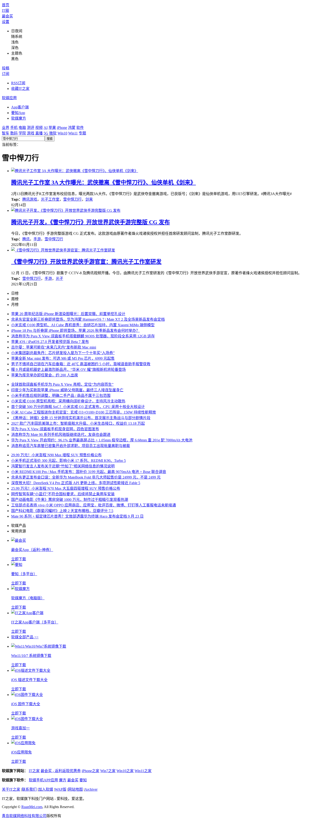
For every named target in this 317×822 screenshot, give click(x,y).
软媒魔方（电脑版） (28, 598)
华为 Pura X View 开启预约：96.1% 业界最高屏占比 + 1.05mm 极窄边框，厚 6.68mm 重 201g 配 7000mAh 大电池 (101, 440)
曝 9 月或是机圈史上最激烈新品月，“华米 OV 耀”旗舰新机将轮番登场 (68, 370)
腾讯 (26, 239)
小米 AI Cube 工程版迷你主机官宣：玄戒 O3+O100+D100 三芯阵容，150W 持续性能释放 (83, 412)
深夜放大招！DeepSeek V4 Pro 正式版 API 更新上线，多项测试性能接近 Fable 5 (75, 483)
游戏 (30, 133)
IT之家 (34, 771)
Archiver (90, 789)
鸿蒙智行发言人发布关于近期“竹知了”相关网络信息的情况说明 (63, 466)
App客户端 (20, 107)
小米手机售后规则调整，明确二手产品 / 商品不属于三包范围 (60, 396)
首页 (5, 5)
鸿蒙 (71, 128)
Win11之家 (143, 771)
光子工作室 (50, 199)
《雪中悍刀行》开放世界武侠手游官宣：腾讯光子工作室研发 (86, 262)
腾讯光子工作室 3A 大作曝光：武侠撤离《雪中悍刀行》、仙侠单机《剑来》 (103, 182)
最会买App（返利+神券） (32, 550)
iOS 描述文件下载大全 (29, 680)
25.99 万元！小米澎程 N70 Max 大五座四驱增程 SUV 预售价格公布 (65, 488)
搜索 (50, 138)
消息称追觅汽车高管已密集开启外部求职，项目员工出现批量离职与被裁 (70, 446)
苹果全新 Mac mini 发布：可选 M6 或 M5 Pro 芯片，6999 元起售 (63, 358)
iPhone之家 (90, 771)
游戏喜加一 (20, 728)
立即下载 (18, 559)
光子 (59, 279)
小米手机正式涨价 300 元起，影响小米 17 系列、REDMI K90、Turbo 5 (68, 461)
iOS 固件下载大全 (25, 704)
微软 (53, 133)
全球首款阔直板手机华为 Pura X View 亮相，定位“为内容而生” (62, 384)
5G (46, 133)
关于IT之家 (11, 789)
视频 (39, 128)
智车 (5, 133)
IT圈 (5, 11)
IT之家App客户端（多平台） (34, 622)
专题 (82, 133)
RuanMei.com (31, 807)
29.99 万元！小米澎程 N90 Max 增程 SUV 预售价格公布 (56, 455)
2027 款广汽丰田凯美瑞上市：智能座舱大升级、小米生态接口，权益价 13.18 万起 (78, 423)
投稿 (5, 68)
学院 (22, 133)
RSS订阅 (18, 83)
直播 (39, 133)
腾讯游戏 (29, 199)
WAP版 (60, 789)
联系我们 (29, 789)
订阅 (5, 74)
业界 (5, 128)
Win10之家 (125, 771)
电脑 (22, 128)
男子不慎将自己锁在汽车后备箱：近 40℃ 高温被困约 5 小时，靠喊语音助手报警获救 (80, 364)
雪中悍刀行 (72, 199)
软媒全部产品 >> (25, 637)
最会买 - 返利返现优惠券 (61, 771)
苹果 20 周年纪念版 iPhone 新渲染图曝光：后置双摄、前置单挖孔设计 (68, 314)
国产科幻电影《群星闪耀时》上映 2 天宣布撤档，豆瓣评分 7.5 (62, 511)
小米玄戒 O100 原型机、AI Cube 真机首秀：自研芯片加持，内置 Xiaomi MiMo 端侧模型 (83, 325)
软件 (80, 128)
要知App (18, 113)
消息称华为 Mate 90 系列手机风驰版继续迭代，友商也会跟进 (60, 435)
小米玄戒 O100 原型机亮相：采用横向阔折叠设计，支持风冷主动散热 (68, 401)
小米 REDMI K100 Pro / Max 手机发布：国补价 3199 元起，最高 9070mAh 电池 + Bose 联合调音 (88, 472)
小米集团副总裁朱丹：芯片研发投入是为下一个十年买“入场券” (63, 353)
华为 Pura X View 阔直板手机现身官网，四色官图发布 (55, 429)
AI (46, 128)
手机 (14, 128)
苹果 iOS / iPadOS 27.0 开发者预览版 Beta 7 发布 (50, 342)
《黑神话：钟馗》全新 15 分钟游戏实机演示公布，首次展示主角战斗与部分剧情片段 (80, 418)
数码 (14, 133)
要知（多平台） (24, 574)
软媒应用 (9, 98)
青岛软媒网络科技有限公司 (24, 816)
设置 (5, 22)
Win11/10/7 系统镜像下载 (31, 656)
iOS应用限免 (21, 752)
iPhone (62, 128)
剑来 (89, 199)
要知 (83, 780)
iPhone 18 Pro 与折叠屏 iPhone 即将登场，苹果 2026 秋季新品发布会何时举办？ (75, 331)
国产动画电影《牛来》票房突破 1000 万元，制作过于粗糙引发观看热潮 (69, 500)
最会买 (7, 16)
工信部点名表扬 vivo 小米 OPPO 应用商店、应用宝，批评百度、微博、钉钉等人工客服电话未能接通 (93, 505)
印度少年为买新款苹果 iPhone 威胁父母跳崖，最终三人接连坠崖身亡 (67, 390)
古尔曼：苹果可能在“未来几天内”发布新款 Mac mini (53, 347)
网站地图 (75, 789)
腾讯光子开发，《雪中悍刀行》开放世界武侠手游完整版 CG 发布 (90, 222)
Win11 (73, 133)
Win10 (62, 133)
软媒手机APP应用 (43, 780)
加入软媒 (45, 789)
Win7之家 (108, 771)
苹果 (52, 128)
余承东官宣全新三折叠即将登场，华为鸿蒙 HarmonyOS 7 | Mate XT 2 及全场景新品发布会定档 (88, 319)
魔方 (62, 780)
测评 (30, 128)
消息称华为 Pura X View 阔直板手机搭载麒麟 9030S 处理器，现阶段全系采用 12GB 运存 (83, 336)
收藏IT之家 (20, 89)
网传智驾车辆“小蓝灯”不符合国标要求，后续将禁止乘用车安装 (63, 494)
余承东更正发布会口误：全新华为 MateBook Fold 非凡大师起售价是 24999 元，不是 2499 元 (86, 477)
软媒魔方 (18, 118)
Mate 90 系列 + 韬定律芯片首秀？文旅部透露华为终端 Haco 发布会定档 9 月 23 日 (77, 516)
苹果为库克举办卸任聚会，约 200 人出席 (44, 375)
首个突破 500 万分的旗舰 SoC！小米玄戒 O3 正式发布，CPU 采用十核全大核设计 (78, 407)
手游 (37, 239)
